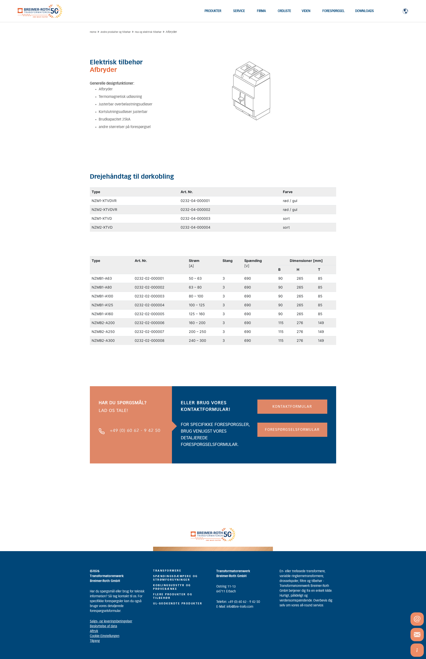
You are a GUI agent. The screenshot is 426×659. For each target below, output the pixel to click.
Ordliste (284, 11)
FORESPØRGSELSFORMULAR (292, 429)
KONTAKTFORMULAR (292, 406)
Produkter (213, 11)
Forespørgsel (333, 11)
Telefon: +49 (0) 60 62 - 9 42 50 (238, 602)
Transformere (167, 570)
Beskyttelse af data (103, 626)
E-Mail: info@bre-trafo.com (234, 606)
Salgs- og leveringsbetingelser (111, 621)
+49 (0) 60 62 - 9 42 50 (135, 430)
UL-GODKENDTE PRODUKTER (177, 603)
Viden (306, 11)
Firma (261, 11)
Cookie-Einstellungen (104, 636)
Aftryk (94, 631)
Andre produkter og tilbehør (116, 32)
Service (239, 11)
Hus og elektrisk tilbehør (148, 32)
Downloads (364, 11)
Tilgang (95, 641)
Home (93, 32)
